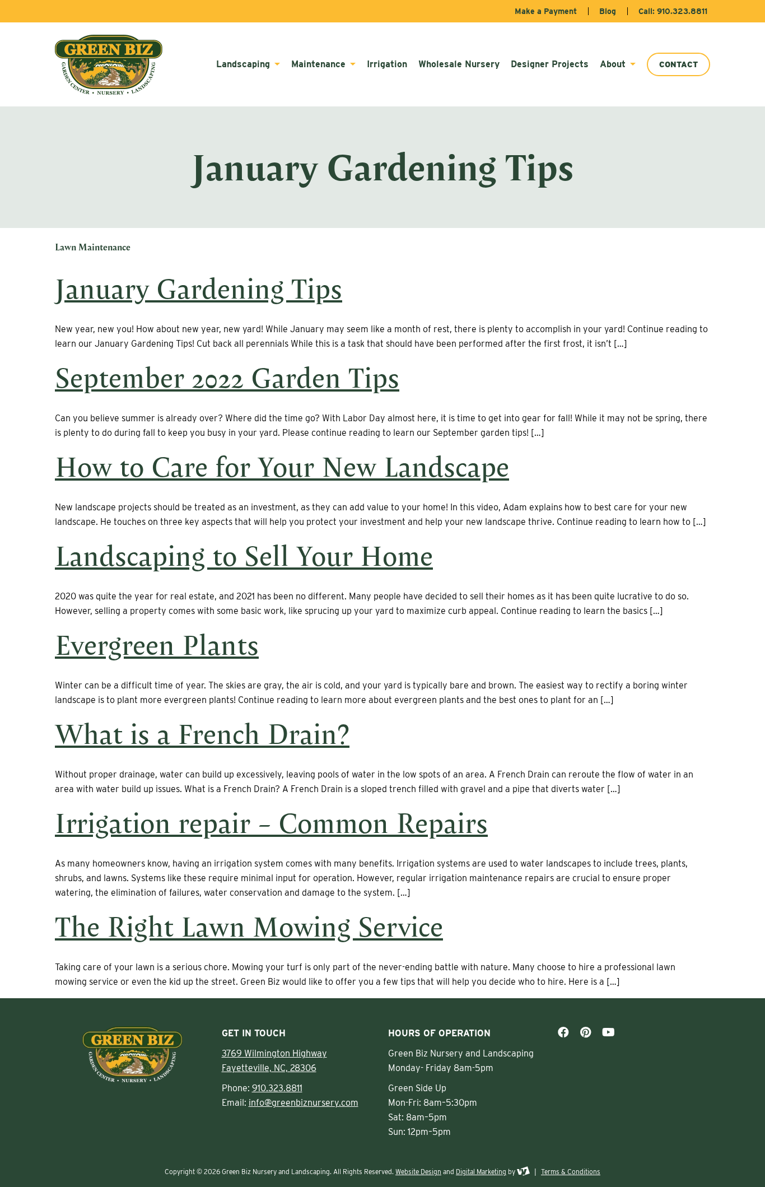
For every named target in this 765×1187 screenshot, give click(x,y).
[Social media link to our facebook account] (563, 1032)
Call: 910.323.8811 (672, 11)
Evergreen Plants (157, 644)
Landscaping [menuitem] (244, 64)
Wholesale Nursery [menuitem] (459, 64)
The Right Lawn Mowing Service (249, 926)
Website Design (418, 1171)
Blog (607, 11)
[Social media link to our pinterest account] (585, 1032)
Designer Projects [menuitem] (550, 64)
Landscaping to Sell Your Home (244, 555)
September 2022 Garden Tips (227, 377)
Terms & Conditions (570, 1171)
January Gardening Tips (198, 288)
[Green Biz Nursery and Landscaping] (114, 65)
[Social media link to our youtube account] (608, 1032)
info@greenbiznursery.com (303, 1102)
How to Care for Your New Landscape (282, 466)
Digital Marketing (481, 1171)
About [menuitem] (614, 64)
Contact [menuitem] (678, 64)
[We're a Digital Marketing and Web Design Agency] (523, 1171)
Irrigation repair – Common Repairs (271, 822)
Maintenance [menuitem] (319, 64)
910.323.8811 (277, 1088)
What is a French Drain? (202, 733)
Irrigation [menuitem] (387, 64)
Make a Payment (546, 11)
